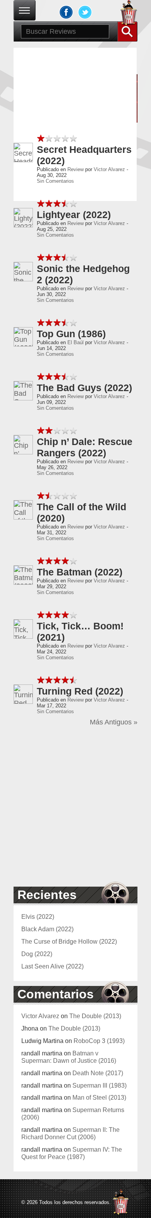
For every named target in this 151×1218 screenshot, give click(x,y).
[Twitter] (85, 12)
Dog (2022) (36, 953)
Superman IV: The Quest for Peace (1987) (71, 1153)
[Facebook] (66, 12)
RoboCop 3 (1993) (99, 1040)
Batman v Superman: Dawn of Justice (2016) (68, 1057)
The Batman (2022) (79, 572)
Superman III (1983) (99, 1085)
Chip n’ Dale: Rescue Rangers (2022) (84, 447)
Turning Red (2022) (80, 691)
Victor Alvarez (109, 169)
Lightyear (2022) (74, 214)
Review (75, 169)
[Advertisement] (75, 806)
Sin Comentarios (55, 181)
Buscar (127, 31)
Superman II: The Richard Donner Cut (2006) (70, 1133)
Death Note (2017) (97, 1072)
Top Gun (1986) (71, 333)
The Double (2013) (95, 1015)
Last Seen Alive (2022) (52, 966)
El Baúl (75, 342)
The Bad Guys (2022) (84, 387)
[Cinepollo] (128, 14)
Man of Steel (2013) (99, 1097)
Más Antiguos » (113, 722)
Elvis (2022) (37, 916)
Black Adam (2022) (47, 928)
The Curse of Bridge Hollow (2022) (69, 941)
